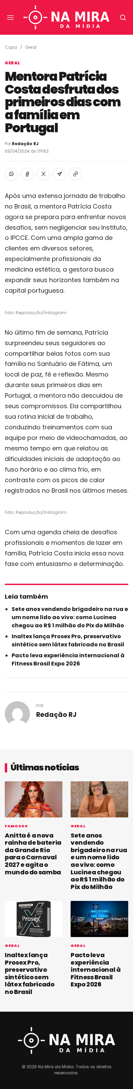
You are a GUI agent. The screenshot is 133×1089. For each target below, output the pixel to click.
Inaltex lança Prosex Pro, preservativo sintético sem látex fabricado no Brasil (68, 640)
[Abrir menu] (10, 17)
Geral (30, 47)
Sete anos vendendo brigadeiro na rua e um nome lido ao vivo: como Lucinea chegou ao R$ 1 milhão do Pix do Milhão (70, 617)
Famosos (16, 826)
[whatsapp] (11, 174)
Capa (11, 47)
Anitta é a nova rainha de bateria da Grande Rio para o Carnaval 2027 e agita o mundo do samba (33, 853)
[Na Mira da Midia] (66, 17)
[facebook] (27, 174)
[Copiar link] (75, 174)
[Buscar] (123, 17)
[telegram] (59, 174)
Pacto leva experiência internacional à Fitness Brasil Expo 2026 (68, 659)
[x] (43, 174)
